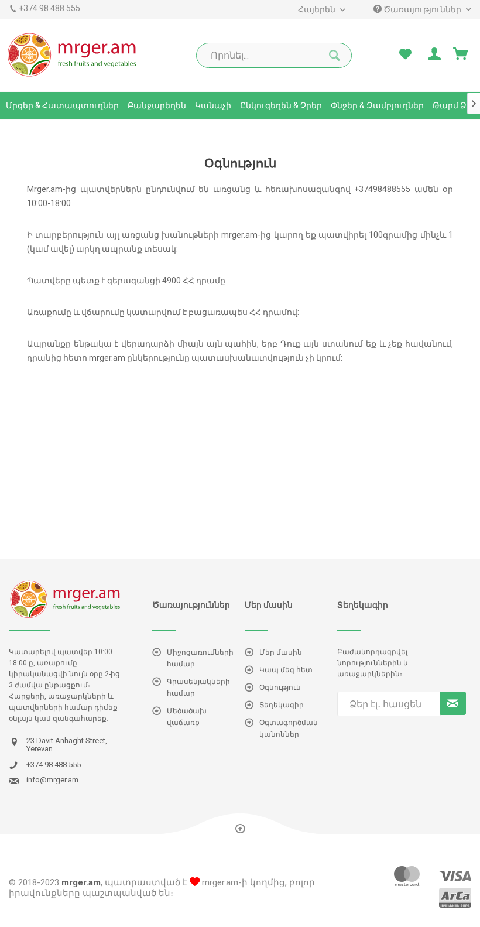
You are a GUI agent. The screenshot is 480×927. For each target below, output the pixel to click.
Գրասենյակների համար (198, 687)
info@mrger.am (52, 780)
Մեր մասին (280, 652)
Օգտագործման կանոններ (288, 728)
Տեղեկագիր (281, 705)
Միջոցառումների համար (200, 658)
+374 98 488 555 (49, 8)
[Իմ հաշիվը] (433, 54)
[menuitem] (321, 9)
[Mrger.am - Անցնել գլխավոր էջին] (72, 54)
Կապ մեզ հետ (286, 670)
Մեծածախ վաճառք (187, 717)
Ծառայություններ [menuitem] (422, 9)
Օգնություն (280, 687)
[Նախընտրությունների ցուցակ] (405, 54)
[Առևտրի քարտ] (461, 54)
